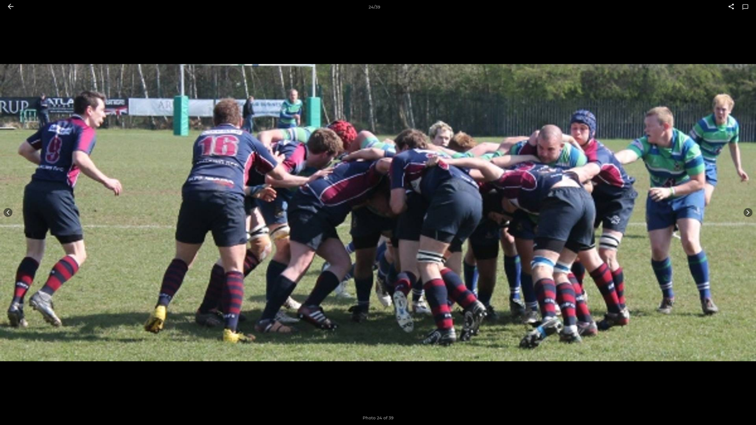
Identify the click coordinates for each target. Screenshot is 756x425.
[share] (731, 7)
